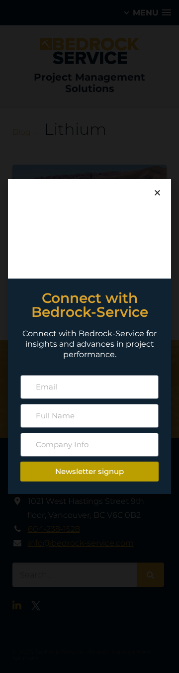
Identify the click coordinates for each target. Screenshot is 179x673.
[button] (157, 192)
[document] (89, 336)
